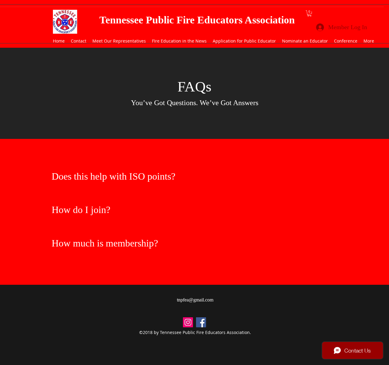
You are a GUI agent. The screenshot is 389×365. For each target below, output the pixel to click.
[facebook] (201, 322)
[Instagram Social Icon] (188, 322)
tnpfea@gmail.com (195, 299)
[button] (309, 13)
